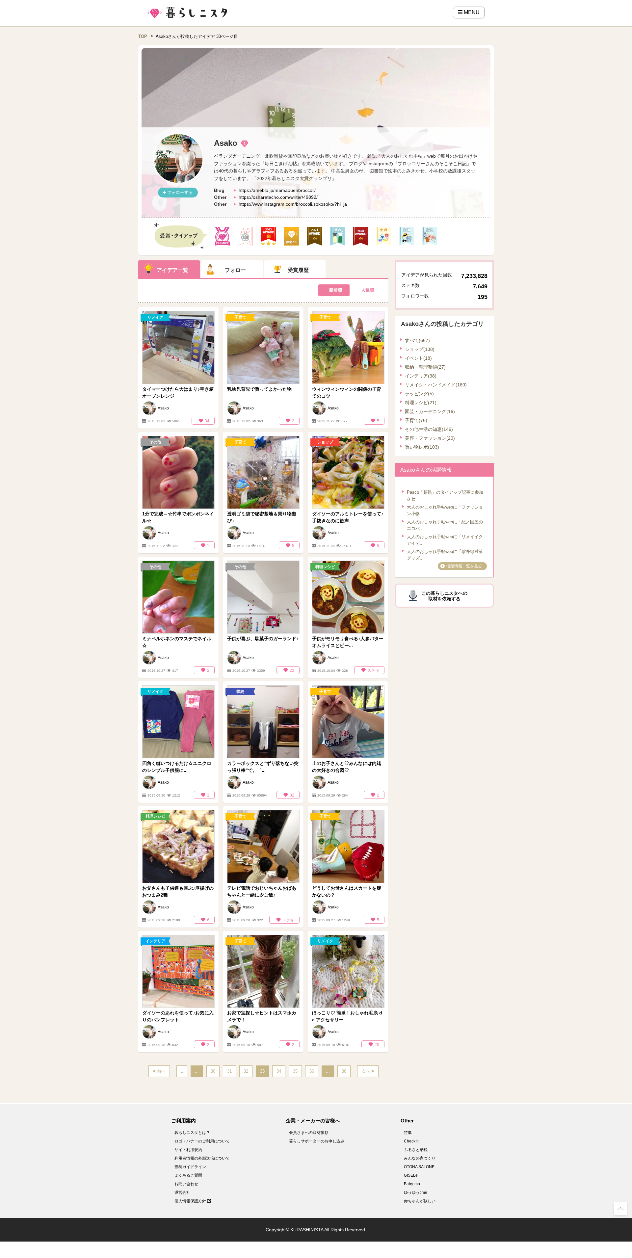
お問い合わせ (186, 1184)
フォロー (235, 270)
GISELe (411, 1175)
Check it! (411, 1141)
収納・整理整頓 (425, 367)
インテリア (420, 376)
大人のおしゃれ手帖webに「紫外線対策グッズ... (445, 555)
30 (213, 1071)
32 (246, 1071)
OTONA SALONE (419, 1167)
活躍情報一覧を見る (464, 566)
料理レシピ (420, 402)
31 (229, 1071)
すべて (417, 340)
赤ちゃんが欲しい (419, 1201)
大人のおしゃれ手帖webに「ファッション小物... (445, 510)
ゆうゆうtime (415, 1192)
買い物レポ (422, 447)
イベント (418, 358)
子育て (416, 420)
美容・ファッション (430, 438)
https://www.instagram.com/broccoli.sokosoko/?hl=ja (293, 204)
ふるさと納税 (416, 1149)
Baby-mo (412, 1184)
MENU (471, 12)
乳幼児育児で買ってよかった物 (259, 389)
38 (344, 1071)
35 (295, 1071)
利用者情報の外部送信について (202, 1158)
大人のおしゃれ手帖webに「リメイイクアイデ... (445, 540)
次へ (365, 1071)
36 (311, 1071)
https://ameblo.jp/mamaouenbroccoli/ (277, 190)
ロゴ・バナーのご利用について (202, 1141)
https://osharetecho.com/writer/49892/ (278, 197)
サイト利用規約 (188, 1149)
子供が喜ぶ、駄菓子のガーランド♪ (263, 638)
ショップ (419, 349)
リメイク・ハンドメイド (436, 384)
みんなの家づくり (419, 1158)
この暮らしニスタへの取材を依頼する (444, 595)
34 (278, 1071)
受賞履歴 (298, 270)
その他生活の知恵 (429, 429)
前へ (161, 1071)
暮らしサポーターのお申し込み (316, 1141)
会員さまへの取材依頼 (309, 1132)
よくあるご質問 (188, 1175)
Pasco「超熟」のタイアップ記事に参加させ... (445, 495)
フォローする (180, 192)
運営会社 (182, 1192)
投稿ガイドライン (190, 1167)
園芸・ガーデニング (430, 411)
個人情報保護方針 (190, 1201)
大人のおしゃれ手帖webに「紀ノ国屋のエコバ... (445, 525)
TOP (142, 36)
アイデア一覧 (172, 270)
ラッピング (419, 393)
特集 (408, 1132)
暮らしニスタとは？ (192, 1132)
